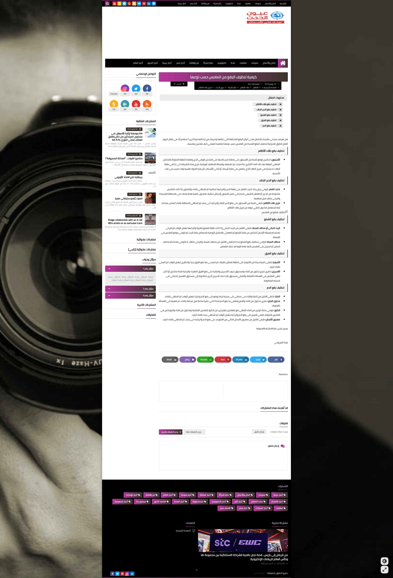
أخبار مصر (193, 3)
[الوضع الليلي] (384, 561)
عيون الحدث (220, 87)
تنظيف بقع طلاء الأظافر (266, 104)
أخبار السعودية (121, 501)
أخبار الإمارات (131, 495)
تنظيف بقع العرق (268, 120)
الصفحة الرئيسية (270, 87)
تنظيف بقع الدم (269, 126)
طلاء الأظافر (244, 87)
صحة (239, 3)
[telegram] (124, 3)
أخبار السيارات (262, 508)
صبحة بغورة (198, 501)
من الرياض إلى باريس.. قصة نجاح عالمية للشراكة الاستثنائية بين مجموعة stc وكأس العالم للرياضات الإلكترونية (244, 557)
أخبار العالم (138, 63)
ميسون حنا (141, 501)
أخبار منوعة (186, 495)
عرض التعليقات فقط (193, 432)
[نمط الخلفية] (384, 569)
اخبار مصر (243, 508)
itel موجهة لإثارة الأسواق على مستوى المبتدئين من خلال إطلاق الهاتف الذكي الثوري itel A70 (125, 136)
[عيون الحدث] (265, 17)
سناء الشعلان (257, 501)
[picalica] (107, 574)
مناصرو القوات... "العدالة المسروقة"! (123, 158)
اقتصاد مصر (225, 508)
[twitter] (139, 3)
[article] (192, 391)
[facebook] (112, 574)
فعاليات (248, 3)
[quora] (129, 3)
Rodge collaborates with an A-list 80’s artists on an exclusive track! (125, 221)
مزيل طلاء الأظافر (205, 87)
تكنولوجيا (229, 3)
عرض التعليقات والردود (170, 432)
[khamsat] (119, 3)
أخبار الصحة (179, 501)
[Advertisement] (161, 32)
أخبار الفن (238, 501)
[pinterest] (144, 3)
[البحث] (107, 3)
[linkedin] (149, 3)
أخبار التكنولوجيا (219, 501)
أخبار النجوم (153, 63)
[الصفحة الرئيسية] (283, 63)
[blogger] (134, 3)
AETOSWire (281, 563)
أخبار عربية (182, 3)
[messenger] (154, 3)
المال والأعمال (270, 3)
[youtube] (114, 3)
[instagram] (127, 574)
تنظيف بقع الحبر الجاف (266, 110)
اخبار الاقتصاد (277, 501)
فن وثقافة (205, 3)
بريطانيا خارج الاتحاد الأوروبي (128, 177)
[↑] (196, 570)
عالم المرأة (217, 3)
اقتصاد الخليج (160, 501)
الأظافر (255, 87)
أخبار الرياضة (205, 495)
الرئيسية (283, 3)
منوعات (258, 3)
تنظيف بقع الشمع (268, 115)
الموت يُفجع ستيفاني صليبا (128, 198)
